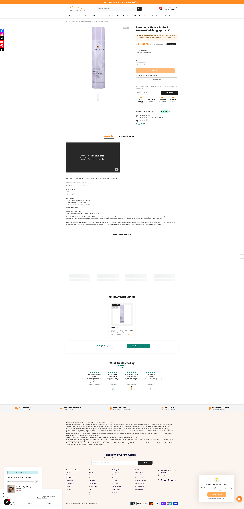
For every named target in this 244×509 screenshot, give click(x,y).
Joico (133, 430)
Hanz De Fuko (152, 443)
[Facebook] (158, 480)
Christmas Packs (80, 423)
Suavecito (111, 443)
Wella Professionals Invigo (142, 424)
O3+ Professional (132, 439)
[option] (98, 58)
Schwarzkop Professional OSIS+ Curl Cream (135, 428)
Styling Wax (160, 443)
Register (175, 7)
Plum (91, 441)
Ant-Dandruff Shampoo (114, 434)
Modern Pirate (92, 443)
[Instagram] (161, 480)
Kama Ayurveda (98, 439)
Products (74, 21)
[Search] (119, 9)
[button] (140, 124)
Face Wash (89, 437)
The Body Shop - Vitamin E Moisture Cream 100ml (109, 426)
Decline (48, 504)
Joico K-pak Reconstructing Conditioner (108, 428)
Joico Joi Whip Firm (155, 428)
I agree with (141, 75)
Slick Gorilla (118, 443)
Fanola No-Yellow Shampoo (84, 426)
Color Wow (160, 430)
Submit (145, 462)
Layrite (145, 443)
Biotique (78, 439)
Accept (30, 504)
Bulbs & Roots (95, 423)
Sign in (169, 7)
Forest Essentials (87, 439)
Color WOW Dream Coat (158, 424)
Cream (73, 445)
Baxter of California (137, 443)
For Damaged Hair (92, 435)
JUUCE (166, 430)
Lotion (78, 445)
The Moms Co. (154, 439)
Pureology (144, 50)
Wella (91, 430)
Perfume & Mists (125, 437)
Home (68, 21)
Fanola (116, 430)
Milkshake (121, 430)
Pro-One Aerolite (81, 432)
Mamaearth (122, 439)
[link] (79, 277)
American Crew (82, 443)
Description (109, 136)
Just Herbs (103, 423)
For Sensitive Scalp (155, 434)
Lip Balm (111, 437)
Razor (101, 445)
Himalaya (107, 439)
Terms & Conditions (151, 75)
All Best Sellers (166, 428)
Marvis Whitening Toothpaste (87, 428)
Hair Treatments (127, 434)
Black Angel (126, 443)
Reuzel (105, 443)
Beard (68, 445)
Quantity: (138, 61)
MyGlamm (97, 441)
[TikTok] (168, 480)
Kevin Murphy (140, 430)
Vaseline (171, 439)
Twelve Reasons (92, 432)
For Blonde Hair (137, 434)
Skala (88, 423)
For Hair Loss (70, 435)
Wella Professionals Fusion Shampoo (85, 424)
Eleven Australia (71, 432)
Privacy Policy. (42, 498)
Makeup (105, 437)
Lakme (112, 439)
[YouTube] (171, 480)
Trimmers (96, 445)
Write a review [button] (138, 346)
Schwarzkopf (148, 430)
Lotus (116, 439)
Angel (95, 430)
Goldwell (128, 430)
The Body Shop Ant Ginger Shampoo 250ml (111, 424)
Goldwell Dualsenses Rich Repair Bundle (137, 426)
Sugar (87, 441)
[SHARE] (176, 71)
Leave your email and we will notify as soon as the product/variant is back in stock (156, 87)
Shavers (83, 445)
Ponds (147, 439)
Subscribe (169, 92)
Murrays (99, 443)
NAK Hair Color (129, 424)
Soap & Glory (80, 441)
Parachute (141, 439)
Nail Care (117, 437)
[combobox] (117, 9)
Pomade (167, 443)
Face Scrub (82, 437)
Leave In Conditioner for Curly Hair (95, 434)
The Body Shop (84, 430)
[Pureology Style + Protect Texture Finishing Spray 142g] (122, 314)
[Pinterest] (165, 480)
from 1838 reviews (122, 368)
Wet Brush (110, 423)
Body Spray (74, 437)
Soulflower (104, 441)
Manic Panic (102, 430)
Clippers (89, 445)
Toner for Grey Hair (78, 434)
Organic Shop (71, 441)
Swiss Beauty (164, 439)
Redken (171, 430)
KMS (154, 430)
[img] (122, 365)
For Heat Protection (80, 435)
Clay (172, 443)
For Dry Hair (145, 434)
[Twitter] (175, 480)
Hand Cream (98, 437)
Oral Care (134, 437)
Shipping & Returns (127, 136)
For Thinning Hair (167, 434)
